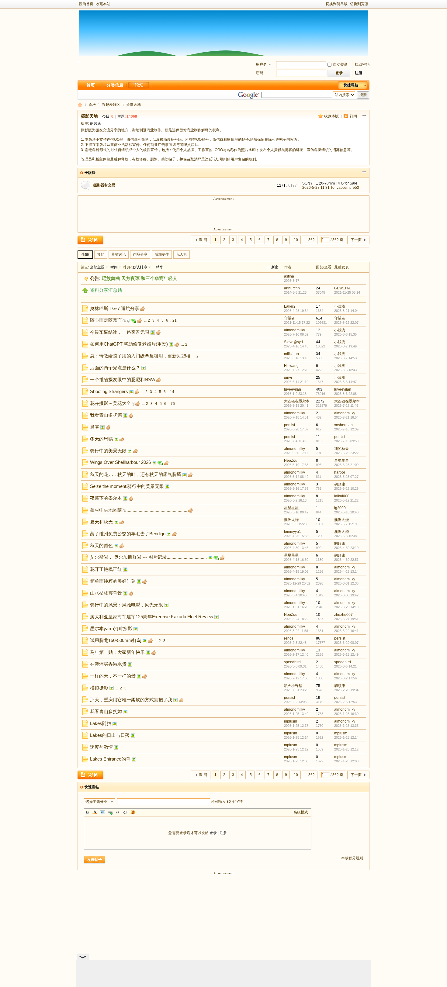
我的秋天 (341, 449)
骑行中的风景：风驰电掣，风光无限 (126, 604)
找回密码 (362, 64)
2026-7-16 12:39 (346, 429)
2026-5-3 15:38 (345, 536)
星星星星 (341, 460)
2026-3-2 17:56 (345, 678)
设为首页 (86, 4)
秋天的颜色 (101, 545)
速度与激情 (101, 747)
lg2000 (340, 508)
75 (318, 686)
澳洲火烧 (291, 520)
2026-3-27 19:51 (346, 619)
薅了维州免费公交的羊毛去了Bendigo (127, 533)
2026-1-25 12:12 (346, 749)
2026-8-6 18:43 (345, 370)
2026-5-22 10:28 (346, 488)
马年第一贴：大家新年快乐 (117, 652)
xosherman (343, 425)
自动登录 (340, 64)
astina (289, 276)
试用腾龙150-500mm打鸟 (115, 640)
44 (318, 342)
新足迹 (80, 104)
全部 (85, 254)
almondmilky (294, 330)
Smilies (133, 812)
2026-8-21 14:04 (346, 310)
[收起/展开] (364, 115)
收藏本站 (103, 4)
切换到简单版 (337, 4)
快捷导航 (351, 85)
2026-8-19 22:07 (346, 322)
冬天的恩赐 (101, 438)
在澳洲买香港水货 (108, 664)
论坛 (139, 85)
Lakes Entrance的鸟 (110, 758)
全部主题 (97, 267)
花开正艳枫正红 (106, 569)
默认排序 (140, 267)
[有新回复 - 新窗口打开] (85, 311)
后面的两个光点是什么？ (115, 367)
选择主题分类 (96, 801)
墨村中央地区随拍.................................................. (138, 509)
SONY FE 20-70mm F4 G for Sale (329, 183)
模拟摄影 (99, 687)
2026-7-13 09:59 (346, 441)
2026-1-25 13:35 (346, 725)
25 (318, 377)
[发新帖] (90, 240)
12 (318, 330)
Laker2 (290, 306)
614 (319, 318)
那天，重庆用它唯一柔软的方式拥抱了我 (131, 699)
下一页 (356, 240)
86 (318, 638)
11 (318, 437)
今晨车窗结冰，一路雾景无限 (119, 332)
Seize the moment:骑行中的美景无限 (127, 486)
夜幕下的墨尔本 (106, 498)
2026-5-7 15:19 (345, 524)
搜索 (363, 95)
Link (110, 812)
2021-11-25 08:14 (347, 292)
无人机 (181, 254)
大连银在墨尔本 (297, 401)
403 (319, 389)
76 (173, 404)
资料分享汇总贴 (106, 290)
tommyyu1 (292, 532)
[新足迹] (79, 62)
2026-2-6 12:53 (345, 702)
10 (296, 240)
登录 (213, 833)
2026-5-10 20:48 (346, 512)
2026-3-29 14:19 (346, 607)
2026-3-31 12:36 (346, 583)
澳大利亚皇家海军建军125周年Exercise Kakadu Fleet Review (151, 616)
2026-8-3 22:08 (345, 393)
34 (318, 354)
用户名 (261, 64)
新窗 (275, 267)
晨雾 (94, 427)
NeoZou (290, 460)
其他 (100, 254)
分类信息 (114, 85)
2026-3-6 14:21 (345, 666)
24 (318, 288)
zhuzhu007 (343, 615)
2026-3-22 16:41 (346, 631)
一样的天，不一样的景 (113, 675)
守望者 (289, 318)
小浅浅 (339, 306)
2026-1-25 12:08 (346, 761)
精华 (159, 267)
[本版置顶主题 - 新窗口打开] (85, 292)
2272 (320, 401)
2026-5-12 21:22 (346, 500)
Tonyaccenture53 (345, 187)
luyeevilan (292, 389)
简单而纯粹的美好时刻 (113, 581)
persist (289, 425)
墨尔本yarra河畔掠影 (111, 628)
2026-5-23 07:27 (346, 476)
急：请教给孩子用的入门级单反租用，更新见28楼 (140, 355)
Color (95, 812)
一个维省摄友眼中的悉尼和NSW (122, 379)
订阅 (353, 116)
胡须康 (95, 123)
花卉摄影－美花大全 (110, 403)
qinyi (288, 377)
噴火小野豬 (293, 686)
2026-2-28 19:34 (346, 690)
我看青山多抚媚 (106, 415)
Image (102, 812)
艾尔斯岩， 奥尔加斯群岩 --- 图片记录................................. (148, 557)
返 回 (203, 240)
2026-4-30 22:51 (346, 559)
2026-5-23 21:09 (346, 465)
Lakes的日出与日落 (110, 735)
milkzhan (291, 354)
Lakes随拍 (100, 723)
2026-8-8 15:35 (345, 334)
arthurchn (292, 288)
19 (318, 697)
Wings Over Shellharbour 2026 (120, 462)
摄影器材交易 (104, 185)
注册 (358, 73)
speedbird (292, 662)
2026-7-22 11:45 (346, 405)
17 (318, 306)
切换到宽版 (359, 4)
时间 (114, 267)
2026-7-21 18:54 (346, 417)
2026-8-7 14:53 (345, 358)
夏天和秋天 (101, 521)
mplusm (290, 721)
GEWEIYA (342, 288)
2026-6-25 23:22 (346, 453)
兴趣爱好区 (111, 104)
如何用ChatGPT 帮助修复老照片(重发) (129, 344)
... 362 (310, 240)
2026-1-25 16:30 (346, 714)
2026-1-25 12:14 (346, 737)
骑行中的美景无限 (108, 450)
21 (174, 320)
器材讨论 (118, 254)
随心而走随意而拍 (108, 320)
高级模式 (300, 812)
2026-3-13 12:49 (346, 654)
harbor (339, 472)
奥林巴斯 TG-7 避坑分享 (114, 308)
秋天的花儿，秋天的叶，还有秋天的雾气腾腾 (135, 474)
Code (125, 812)
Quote (118, 812)
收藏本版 (331, 116)
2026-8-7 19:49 (345, 346)
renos (288, 638)
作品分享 (140, 254)
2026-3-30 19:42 (346, 595)
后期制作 (161, 254)
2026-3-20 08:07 (346, 642)
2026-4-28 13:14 (346, 571)
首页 (90, 85)
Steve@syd (293, 342)
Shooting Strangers (109, 391)
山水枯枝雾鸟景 (106, 592)
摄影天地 (133, 104)
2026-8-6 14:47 (345, 382)
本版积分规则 (352, 858)
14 (172, 392)
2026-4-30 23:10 (346, 548)
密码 (259, 73)
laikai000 (341, 496)
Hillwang (291, 366)
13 (318, 650)
